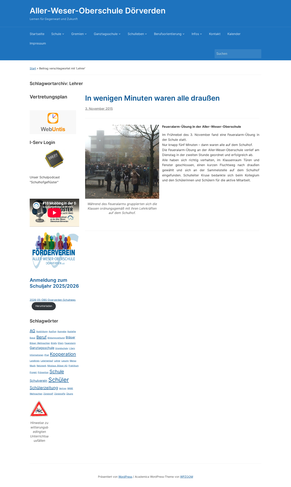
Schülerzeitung (44, 387)
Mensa (73, 360)
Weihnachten (36, 393)
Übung (69, 393)
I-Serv (72, 348)
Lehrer (57, 360)
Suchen (256, 54)
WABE (70, 388)
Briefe (54, 343)
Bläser (70, 337)
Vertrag (62, 388)
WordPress (125, 476)
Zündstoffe (59, 393)
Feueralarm (70, 343)
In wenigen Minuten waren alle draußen (152, 98)
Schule (56, 34)
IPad (46, 355)
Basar (32, 338)
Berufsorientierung (168, 34)
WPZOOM (186, 476)
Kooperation (63, 354)
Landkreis (35, 360)
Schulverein (38, 381)
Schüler (58, 379)
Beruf (41, 337)
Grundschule (61, 348)
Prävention (43, 372)
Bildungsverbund (56, 338)
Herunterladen (43, 305)
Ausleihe (71, 331)
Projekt (33, 372)
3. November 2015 (99, 109)
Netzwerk (41, 365)
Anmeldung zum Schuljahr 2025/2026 (54, 283)
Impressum (38, 43)
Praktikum (73, 365)
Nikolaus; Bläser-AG (57, 365)
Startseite (37, 34)
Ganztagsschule (106, 34)
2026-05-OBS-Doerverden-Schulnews (53, 299)
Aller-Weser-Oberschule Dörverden (97, 10)
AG (32, 330)
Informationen (36, 355)
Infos (195, 34)
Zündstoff (48, 393)
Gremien (77, 34)
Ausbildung (42, 331)
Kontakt (215, 34)
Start (33, 68)
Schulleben (136, 34)
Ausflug (52, 331)
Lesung (65, 360)
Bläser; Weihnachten (40, 343)
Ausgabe (61, 331)
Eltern (61, 343)
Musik (33, 365)
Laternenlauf (47, 360)
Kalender (234, 34)
